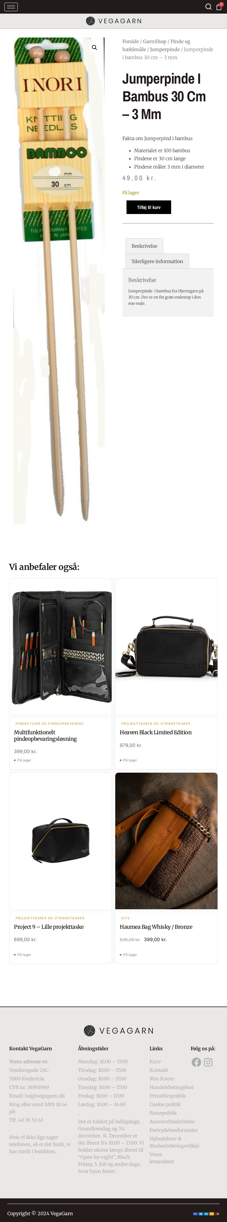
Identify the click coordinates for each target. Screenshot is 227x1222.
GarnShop (154, 41)
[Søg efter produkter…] (208, 6)
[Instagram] (208, 1062)
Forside (130, 41)
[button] (94, 47)
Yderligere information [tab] (157, 261)
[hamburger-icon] (11, 7)
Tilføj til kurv (148, 207)
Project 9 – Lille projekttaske (48, 926)
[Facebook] (196, 1062)
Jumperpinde (165, 49)
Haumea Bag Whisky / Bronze (156, 926)
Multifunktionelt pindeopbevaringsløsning (45, 735)
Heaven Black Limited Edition (156, 732)
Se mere (61, 647)
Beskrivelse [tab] (144, 246)
